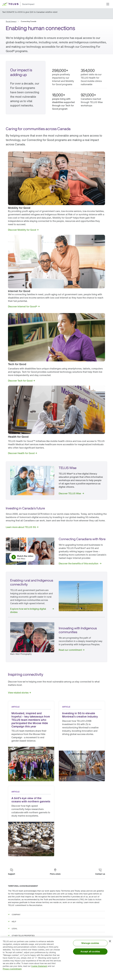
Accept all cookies (90, 951)
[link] (11, 21)
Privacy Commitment (12, 969)
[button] (108, 4)
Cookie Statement (39, 966)
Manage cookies (90, 943)
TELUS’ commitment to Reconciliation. (25, 905)
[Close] (110, 941)
